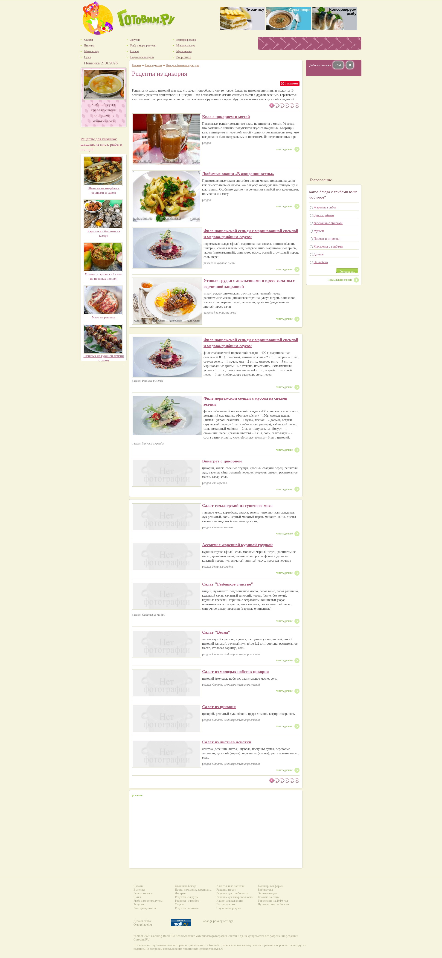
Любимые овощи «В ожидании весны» (238, 173)
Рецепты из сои (226, 889)
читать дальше (284, 149)
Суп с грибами (324, 215)
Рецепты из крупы (186, 897)
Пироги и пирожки (327, 238)
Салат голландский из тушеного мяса (237, 505)
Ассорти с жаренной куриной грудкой (237, 545)
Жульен (319, 230)
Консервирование (145, 908)
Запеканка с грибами (328, 223)
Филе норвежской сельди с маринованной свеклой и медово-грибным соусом (251, 234)
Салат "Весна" (216, 632)
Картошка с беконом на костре (103, 233)
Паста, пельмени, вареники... (193, 889)
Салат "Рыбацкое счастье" (227, 584)
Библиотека (265, 889)
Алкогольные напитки (230, 886)
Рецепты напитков (186, 908)
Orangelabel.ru (143, 924)
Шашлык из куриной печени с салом (104, 358)
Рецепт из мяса (143, 893)
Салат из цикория (219, 707)
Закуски (139, 904)
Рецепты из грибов (187, 900)
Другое (318, 254)
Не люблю (321, 262)
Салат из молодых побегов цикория (235, 671)
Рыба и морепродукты (148, 900)
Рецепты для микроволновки (234, 897)
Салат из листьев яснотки (226, 742)
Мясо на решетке (103, 317)
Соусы (179, 904)
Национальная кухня (229, 900)
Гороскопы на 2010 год (273, 900)
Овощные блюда (185, 886)
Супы (137, 897)
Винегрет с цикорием (222, 461)
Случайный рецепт (228, 908)
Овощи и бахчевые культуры (182, 65)
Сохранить (292, 83)
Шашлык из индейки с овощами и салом (103, 190)
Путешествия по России (273, 904)
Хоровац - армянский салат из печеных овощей (103, 276)
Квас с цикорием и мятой (226, 116)
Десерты (180, 893)
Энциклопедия (267, 893)
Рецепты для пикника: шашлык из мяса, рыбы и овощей (101, 144)
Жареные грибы (325, 207)
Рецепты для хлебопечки (232, 893)
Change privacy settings (218, 921)
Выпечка (139, 889)
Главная (136, 65)
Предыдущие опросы (340, 279)
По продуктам (153, 65)
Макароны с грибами (328, 246)
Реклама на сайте (269, 897)
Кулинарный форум (270, 886)
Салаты (138, 886)
